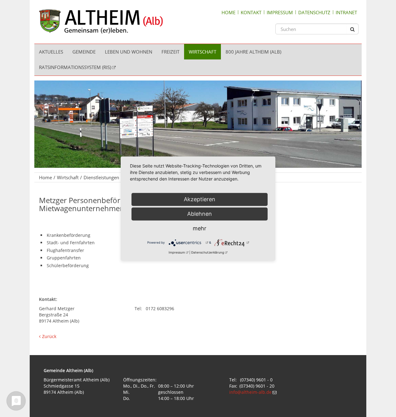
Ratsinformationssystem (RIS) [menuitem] (75, 67)
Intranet (346, 12)
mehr (199, 228)
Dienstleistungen (101, 177)
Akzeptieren (199, 199)
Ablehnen (199, 214)
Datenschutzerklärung (207, 252)
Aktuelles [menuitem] (51, 52)
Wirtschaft (68, 177)
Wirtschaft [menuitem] (202, 52)
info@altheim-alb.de (250, 392)
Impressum (280, 12)
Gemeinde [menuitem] (84, 52)
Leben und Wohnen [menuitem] (128, 52)
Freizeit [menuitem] (170, 52)
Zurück (49, 336)
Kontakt (251, 12)
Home (228, 12)
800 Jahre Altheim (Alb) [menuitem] (253, 52)
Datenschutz (314, 12)
